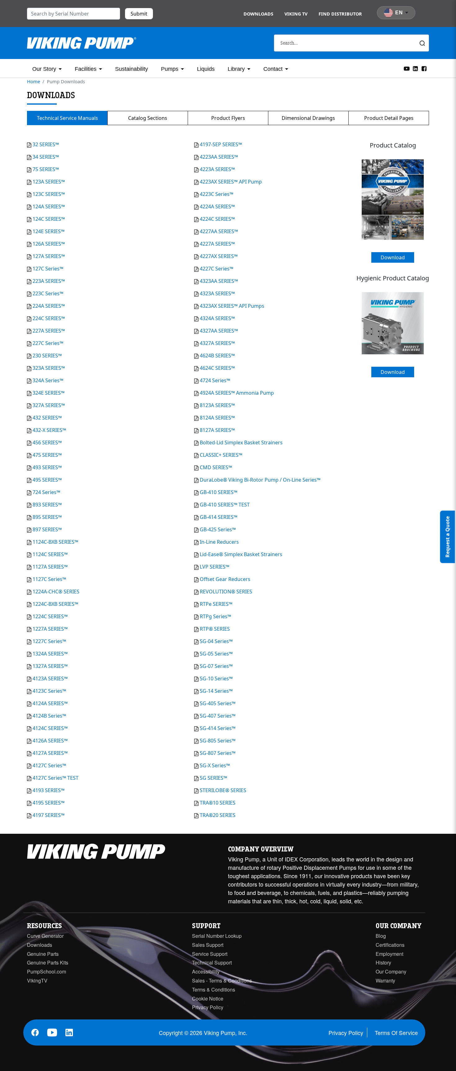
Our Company (391, 971)
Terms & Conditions (213, 989)
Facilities (85, 69)
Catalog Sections (147, 118)
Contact (273, 69)
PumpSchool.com (46, 971)
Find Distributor (340, 14)
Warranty (385, 980)
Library (236, 69)
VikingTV (37, 980)
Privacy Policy (207, 1007)
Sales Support (207, 944)
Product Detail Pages (389, 118)
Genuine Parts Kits (47, 962)
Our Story (44, 69)
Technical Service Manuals (67, 118)
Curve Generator (45, 935)
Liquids (206, 69)
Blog (381, 935)
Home (33, 81)
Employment (389, 953)
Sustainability (131, 69)
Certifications (390, 944)
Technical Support (212, 962)
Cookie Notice (207, 998)
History (383, 962)
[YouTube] (406, 68)
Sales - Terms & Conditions (222, 980)
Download (393, 257)
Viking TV (295, 14)
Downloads (258, 14)
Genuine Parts (43, 953)
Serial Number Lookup (217, 935)
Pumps (169, 69)
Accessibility (206, 971)
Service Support (209, 953)
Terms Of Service (396, 1032)
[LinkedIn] (415, 68)
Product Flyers (228, 118)
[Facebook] (424, 68)
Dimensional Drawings (308, 118)
